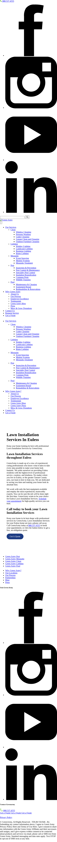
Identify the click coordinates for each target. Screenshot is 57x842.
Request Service (12, 313)
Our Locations (11, 573)
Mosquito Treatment (24, 263)
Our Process (16, 296)
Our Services (10, 227)
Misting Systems (23, 261)
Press (13, 306)
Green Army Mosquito (14, 559)
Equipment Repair (23, 287)
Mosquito (15, 256)
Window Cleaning (23, 232)
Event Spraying (22, 258)
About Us (15, 294)
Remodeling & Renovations (27, 388)
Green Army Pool (12, 566)
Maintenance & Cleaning (26, 284)
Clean (13, 230)
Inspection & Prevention (26, 268)
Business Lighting (23, 251)
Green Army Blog (18, 303)
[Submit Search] (27, 217)
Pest (12, 265)
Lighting (14, 244)
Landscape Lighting (24, 249)
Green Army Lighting (14, 563)
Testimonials (16, 301)
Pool (12, 282)
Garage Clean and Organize (27, 239)
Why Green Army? (13, 391)
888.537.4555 (34, 525)
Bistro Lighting (22, 253)
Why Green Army (12, 292)
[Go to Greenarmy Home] (4, 552)
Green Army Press (18, 405)
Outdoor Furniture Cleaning (27, 241)
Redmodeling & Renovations (28, 289)
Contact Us (10, 311)
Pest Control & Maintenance (28, 270)
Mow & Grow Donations (21, 308)
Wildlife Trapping (23, 280)
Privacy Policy (6, 817)
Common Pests (22, 277)
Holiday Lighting (23, 246)
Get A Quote (15, 536)
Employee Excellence (20, 299)
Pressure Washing (23, 234)
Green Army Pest (12, 556)
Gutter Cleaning (22, 237)
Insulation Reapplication (26, 275)
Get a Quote (10, 315)
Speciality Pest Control (25, 272)
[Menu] (1, 222)
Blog (7, 580)
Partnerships (10, 578)
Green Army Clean (13, 561)
